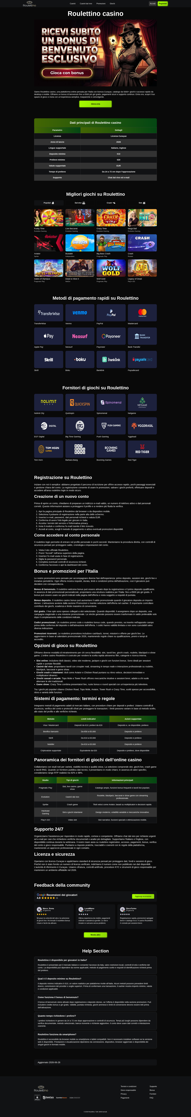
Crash (109, 203)
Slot (140, 203)
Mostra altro (95, 935)
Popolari (47, 203)
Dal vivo (78, 203)
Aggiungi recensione (143, 896)
